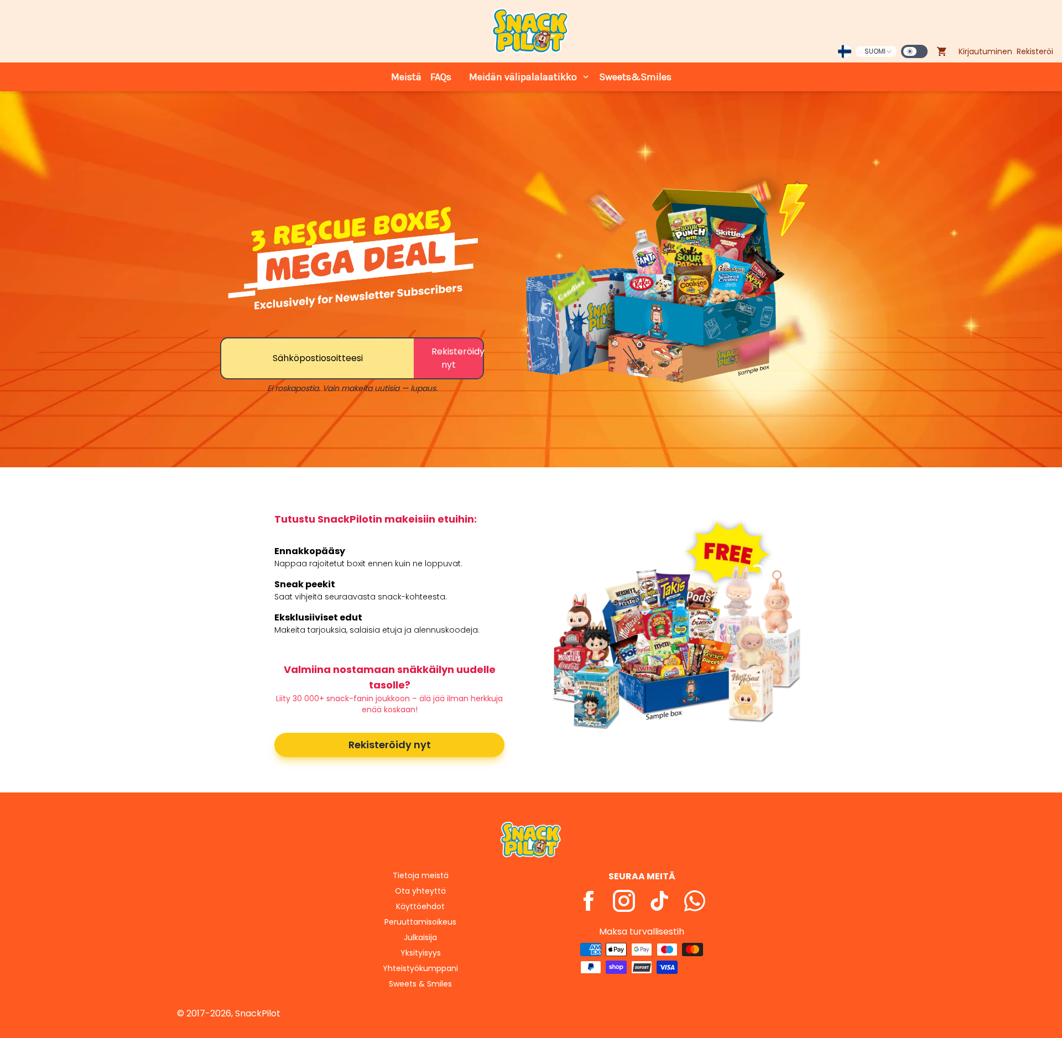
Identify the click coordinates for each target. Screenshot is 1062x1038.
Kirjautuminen (985, 51)
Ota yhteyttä (420, 890)
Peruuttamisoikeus (420, 921)
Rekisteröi (1035, 51)
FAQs (440, 77)
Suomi (875, 51)
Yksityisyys (420, 952)
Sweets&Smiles (635, 77)
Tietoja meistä (421, 875)
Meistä (406, 77)
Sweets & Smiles (420, 983)
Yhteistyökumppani (420, 968)
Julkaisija (420, 937)
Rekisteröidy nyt (389, 745)
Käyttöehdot (420, 906)
